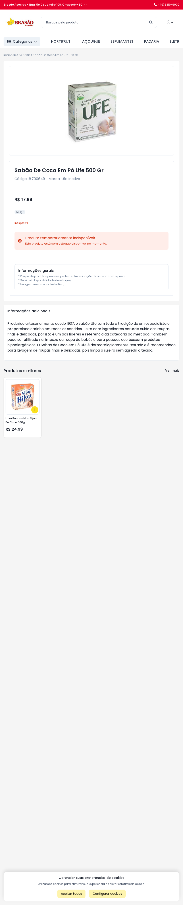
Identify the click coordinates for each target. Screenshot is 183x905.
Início (7, 55)
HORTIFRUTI (61, 41)
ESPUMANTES (122, 41)
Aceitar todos (71, 893)
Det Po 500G (21, 55)
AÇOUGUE (91, 41)
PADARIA (151, 41)
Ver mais (172, 370)
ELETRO (176, 41)
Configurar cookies (107, 893)
